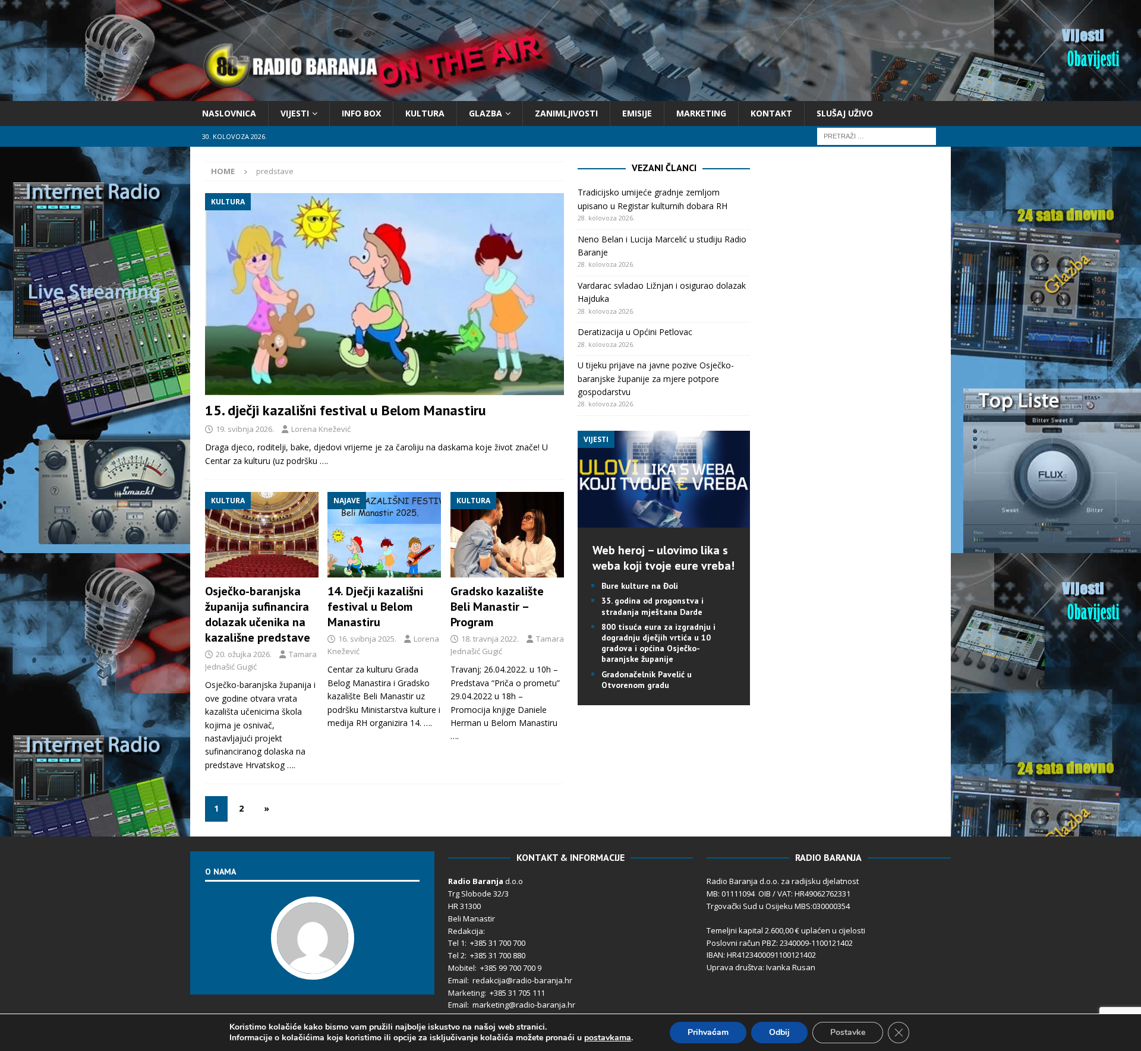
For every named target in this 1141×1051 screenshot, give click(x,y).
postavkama (607, 1038)
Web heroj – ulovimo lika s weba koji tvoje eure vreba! (663, 557)
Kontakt (771, 113)
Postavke (847, 1032)
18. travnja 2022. (490, 638)
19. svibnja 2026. (245, 429)
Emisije (637, 113)
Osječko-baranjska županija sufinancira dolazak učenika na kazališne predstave (257, 614)
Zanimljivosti (566, 113)
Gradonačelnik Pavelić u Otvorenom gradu (646, 679)
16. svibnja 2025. (367, 638)
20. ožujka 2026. (244, 654)
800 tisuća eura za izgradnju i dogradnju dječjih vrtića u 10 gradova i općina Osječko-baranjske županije (658, 643)
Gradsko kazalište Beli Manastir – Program (497, 606)
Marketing (701, 113)
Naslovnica (229, 113)
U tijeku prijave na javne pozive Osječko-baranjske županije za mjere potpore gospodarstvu (656, 378)
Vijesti (294, 113)
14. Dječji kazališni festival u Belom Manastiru (375, 606)
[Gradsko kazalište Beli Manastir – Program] (507, 534)
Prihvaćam (708, 1032)
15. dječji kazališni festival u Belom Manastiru (345, 410)
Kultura (425, 113)
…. (324, 460)
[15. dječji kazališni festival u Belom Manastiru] (384, 294)
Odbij (779, 1032)
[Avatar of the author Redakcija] (312, 967)
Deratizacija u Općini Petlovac (635, 331)
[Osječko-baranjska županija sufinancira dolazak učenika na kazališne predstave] (262, 534)
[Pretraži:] (876, 135)
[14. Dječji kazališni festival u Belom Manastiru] (384, 534)
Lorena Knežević (321, 429)
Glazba (485, 113)
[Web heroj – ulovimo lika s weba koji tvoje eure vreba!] (664, 520)
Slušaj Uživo (845, 113)
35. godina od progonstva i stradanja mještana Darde (652, 606)
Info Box (361, 113)
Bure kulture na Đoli (639, 585)
